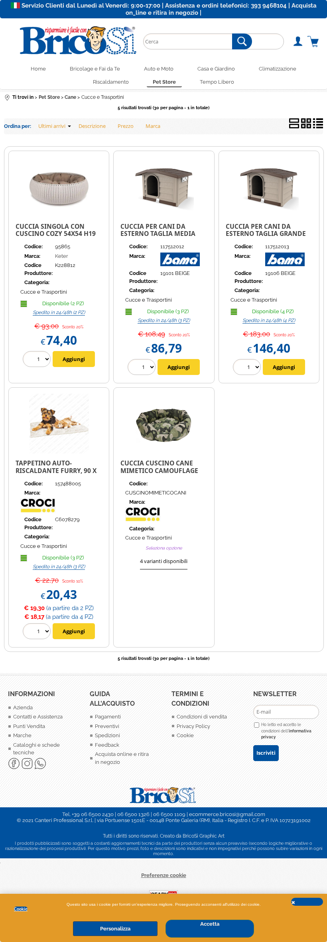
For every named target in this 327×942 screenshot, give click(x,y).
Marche (22, 735)
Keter (61, 256)
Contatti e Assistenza (38, 717)
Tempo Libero (217, 82)
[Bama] (180, 264)
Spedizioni (107, 735)
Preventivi (107, 726)
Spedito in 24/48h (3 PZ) (164, 320)
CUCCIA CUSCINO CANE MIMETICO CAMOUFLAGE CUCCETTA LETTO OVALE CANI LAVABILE (159, 474)
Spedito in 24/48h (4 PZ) (268, 320)
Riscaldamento (111, 82)
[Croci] (50, 511)
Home (38, 69)
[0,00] (313, 41)
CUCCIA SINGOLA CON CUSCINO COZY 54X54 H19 (56, 230)
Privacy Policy (193, 726)
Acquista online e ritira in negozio (122, 758)
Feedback (107, 745)
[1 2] (38, 360)
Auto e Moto (158, 69)
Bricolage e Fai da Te (95, 69)
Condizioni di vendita (202, 717)
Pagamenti (108, 717)
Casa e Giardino (216, 69)
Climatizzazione (277, 69)
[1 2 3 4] (248, 368)
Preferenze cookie (163, 875)
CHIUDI (307, 902)
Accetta (209, 924)
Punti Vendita (29, 726)
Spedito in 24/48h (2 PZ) (59, 312)
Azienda (23, 707)
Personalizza (115, 929)
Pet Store (164, 82)
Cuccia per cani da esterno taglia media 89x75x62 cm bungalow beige (160, 237)
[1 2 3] (143, 368)
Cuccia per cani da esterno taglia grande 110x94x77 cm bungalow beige (267, 237)
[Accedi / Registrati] (297, 41)
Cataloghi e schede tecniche (36, 749)
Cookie (21, 909)
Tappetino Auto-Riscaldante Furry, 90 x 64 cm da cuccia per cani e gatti (58, 474)
